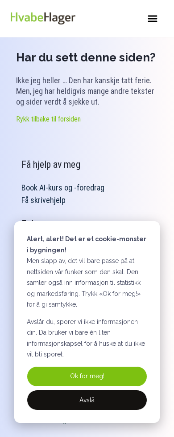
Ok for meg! (87, 376)
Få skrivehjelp (43, 200)
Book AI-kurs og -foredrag (62, 187)
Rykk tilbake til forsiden (48, 119)
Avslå (87, 400)
